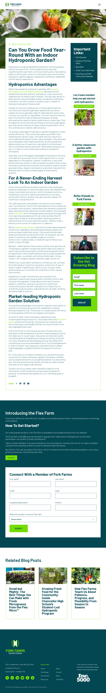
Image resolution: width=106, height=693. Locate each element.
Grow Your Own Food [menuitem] (85, 70)
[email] (28, 383)
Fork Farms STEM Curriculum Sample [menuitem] (84, 75)
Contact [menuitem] (59, 672)
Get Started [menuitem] (81, 57)
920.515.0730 (10, 672)
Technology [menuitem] (45, 672)
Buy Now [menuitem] (80, 67)
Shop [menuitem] (58, 676)
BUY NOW (11, 458)
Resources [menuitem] (44, 679)
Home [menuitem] (43, 669)
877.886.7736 (20, 672)
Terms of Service (33, 687)
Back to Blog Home (21, 44)
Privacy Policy (43, 687)
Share (11, 384)
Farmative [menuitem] (59, 679)
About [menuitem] (58, 669)
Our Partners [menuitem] (45, 676)
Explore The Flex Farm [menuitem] (83, 62)
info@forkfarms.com (12, 668)
